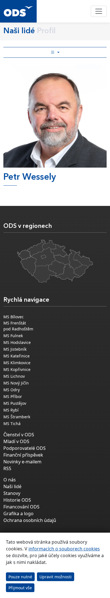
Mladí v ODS (16, 441)
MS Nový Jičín (16, 383)
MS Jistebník (15, 349)
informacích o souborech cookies (64, 549)
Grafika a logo (18, 513)
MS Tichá (12, 423)
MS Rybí (11, 410)
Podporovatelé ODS (24, 448)
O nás (9, 480)
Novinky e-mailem (22, 462)
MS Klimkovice (16, 362)
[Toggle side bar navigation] (55, 52)
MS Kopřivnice (16, 369)
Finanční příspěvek (23, 455)
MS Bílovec (13, 316)
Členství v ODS (18, 435)
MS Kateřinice (16, 356)
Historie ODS (17, 500)
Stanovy (11, 493)
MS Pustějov (14, 403)
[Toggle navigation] (99, 11)
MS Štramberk (16, 416)
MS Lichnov (14, 376)
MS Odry (11, 389)
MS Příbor (12, 396)
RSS (7, 468)
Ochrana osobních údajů (29, 520)
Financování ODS (21, 507)
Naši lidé (12, 486)
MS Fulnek (13, 335)
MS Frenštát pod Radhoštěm (18, 326)
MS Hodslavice (17, 342)
